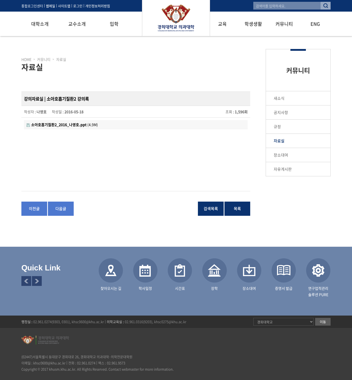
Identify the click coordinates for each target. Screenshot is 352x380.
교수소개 (77, 23)
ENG (315, 23)
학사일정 (145, 288)
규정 (277, 126)
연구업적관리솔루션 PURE (318, 291)
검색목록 (211, 208)
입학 (114, 23)
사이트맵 (64, 5)
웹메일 (50, 5)
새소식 (279, 98)
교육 (222, 23)
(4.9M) (64, 124)
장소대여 (281, 155)
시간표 (180, 288)
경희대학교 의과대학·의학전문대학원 (176, 18)
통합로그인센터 (32, 5)
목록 (237, 208)
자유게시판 (283, 169)
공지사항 (281, 112)
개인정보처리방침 (97, 5)
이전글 (34, 208)
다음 (37, 281)
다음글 (60, 208)
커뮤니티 (284, 23)
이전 (26, 281)
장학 (214, 288)
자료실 (279, 141)
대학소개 (40, 23)
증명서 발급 (283, 288)
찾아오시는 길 (110, 288)
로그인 (77, 5)
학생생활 (253, 23)
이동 (323, 321)
